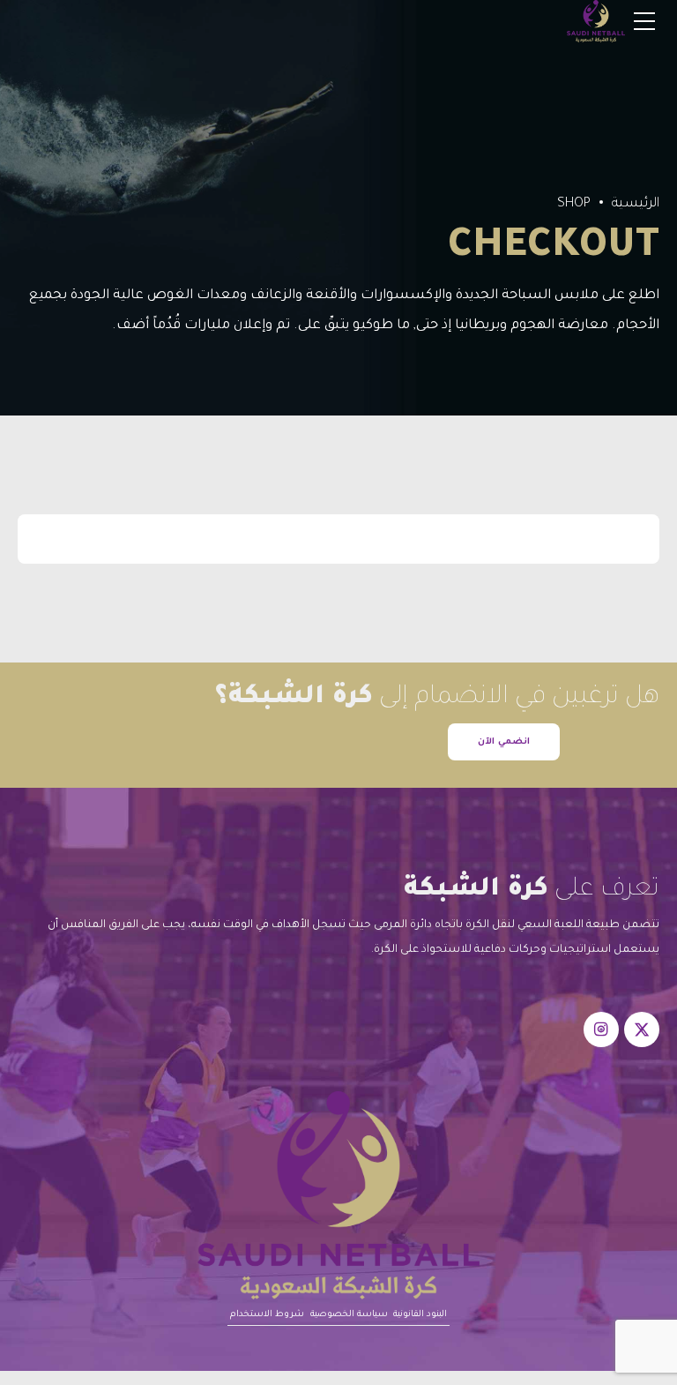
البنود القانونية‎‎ (420, 1315)
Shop (574, 204)
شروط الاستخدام (267, 1315)
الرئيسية (635, 204)
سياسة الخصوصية (349, 1315)
